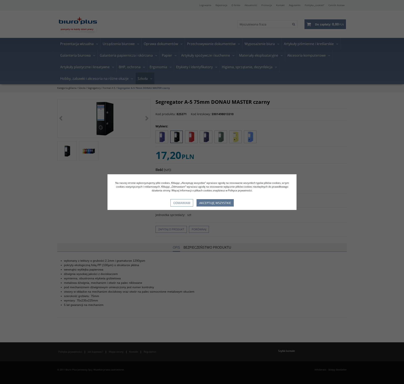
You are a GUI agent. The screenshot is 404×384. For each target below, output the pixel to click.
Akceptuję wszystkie (215, 203)
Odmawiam (181, 203)
